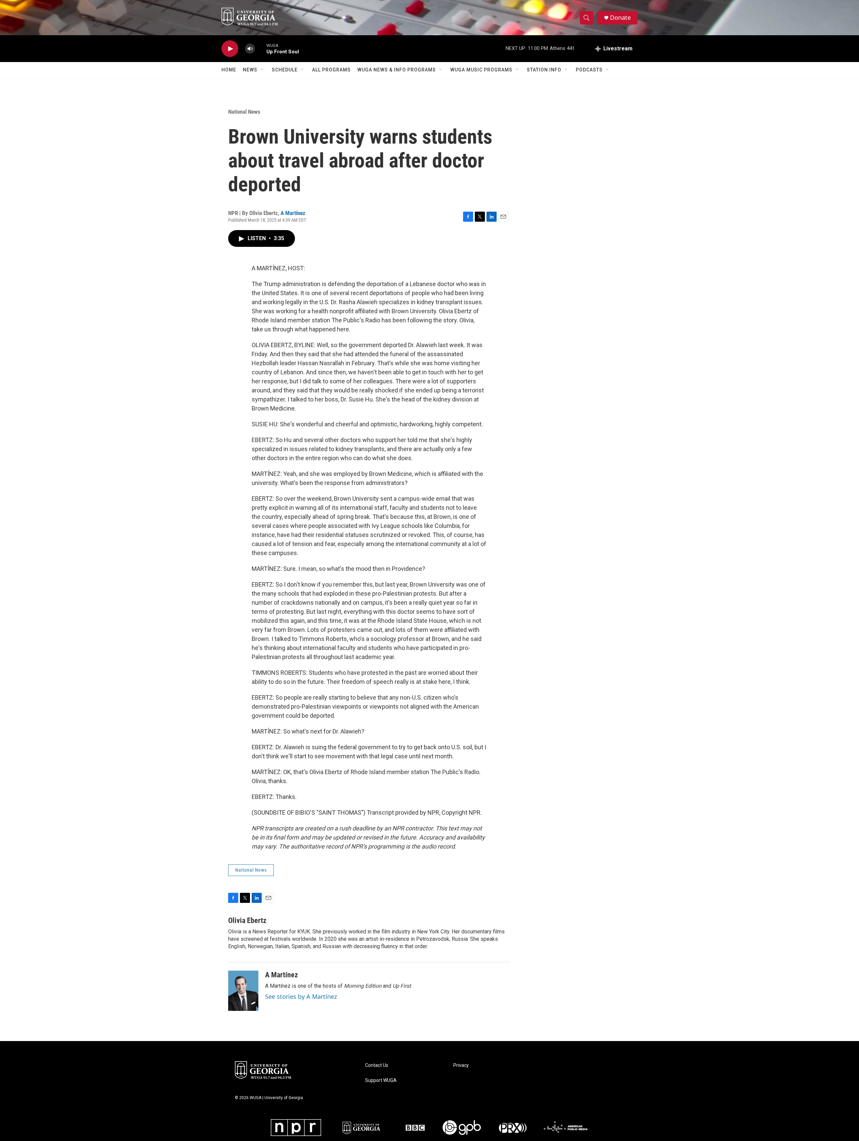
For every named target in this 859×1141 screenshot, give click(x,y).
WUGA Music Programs (481, 69)
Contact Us (376, 1065)
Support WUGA (381, 1080)
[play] (229, 49)
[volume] (250, 48)
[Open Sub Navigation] (262, 69)
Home (228, 69)
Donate (620, 17)
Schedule (285, 69)
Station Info (544, 69)
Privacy (461, 1065)
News (250, 69)
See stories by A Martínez (301, 996)
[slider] (261, 48)
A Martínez (293, 213)
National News (244, 111)
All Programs (331, 69)
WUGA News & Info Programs (396, 69)
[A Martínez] (243, 991)
